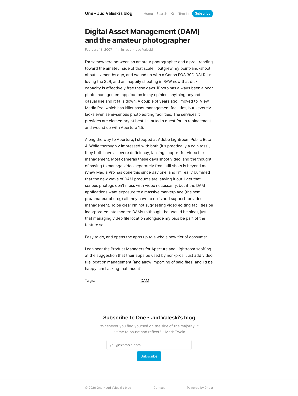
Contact (159, 388)
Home (148, 14)
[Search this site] (173, 13)
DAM (144, 280)
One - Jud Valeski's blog (108, 13)
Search (162, 14)
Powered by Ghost (200, 388)
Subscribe (202, 13)
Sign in (183, 13)
